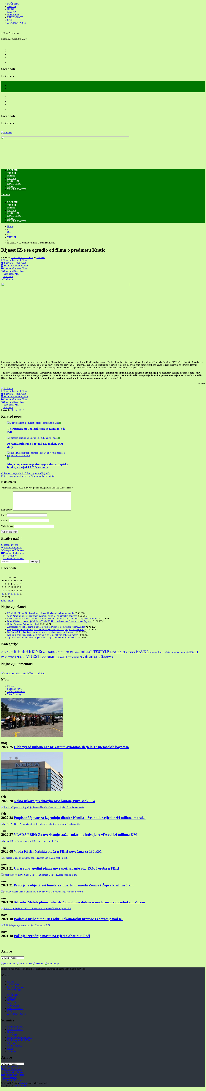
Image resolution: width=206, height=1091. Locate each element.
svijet (4, 656)
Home (10, 226)
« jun (3, 600)
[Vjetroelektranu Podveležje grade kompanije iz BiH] (33, 422)
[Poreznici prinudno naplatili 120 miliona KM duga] (32, 438)
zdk (96, 656)
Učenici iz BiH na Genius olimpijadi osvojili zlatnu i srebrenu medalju (40, 613)
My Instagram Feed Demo (19, 1037)
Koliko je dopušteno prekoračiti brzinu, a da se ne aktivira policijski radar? (42, 635)
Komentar (7, 509)
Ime (4, 515)
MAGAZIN (13, 14)
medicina (130, 651)
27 (18, 594)
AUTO (10, 652)
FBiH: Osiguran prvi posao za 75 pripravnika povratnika (28, 476)
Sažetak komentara (16, 691)
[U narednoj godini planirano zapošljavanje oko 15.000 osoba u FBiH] (35, 858)
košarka (77, 652)
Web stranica (7, 526)
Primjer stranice (14, 1045)
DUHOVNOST (15, 17)
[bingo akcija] (52, 963)
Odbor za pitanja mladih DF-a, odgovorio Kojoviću (25, 473)
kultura (85, 652)
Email (5, 520)
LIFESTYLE (99, 651)
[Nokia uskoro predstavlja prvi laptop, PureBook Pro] (32, 790)
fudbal (69, 651)
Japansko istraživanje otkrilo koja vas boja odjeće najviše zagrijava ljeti (40, 637)
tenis (23, 657)
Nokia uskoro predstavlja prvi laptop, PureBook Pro (54, 801)
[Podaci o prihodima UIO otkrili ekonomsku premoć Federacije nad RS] (36, 908)
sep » (10, 600)
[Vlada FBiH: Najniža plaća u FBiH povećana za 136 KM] (30, 841)
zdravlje (108, 656)
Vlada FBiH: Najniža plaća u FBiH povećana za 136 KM (58, 851)
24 (9, 594)
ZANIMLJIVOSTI (16, 22)
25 (12, 594)
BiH (9, 232)
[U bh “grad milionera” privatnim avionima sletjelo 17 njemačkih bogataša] (32, 736)
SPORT (11, 20)
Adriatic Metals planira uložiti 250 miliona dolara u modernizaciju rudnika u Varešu (79, 902)
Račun (10, 1048)
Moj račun (12, 1035)
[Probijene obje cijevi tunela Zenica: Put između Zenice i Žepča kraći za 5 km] (39, 874)
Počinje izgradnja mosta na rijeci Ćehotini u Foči (52, 936)
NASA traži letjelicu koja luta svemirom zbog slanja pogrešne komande (41, 632)
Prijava (10, 686)
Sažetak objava (14, 688)
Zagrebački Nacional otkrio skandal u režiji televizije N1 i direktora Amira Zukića (46, 626)
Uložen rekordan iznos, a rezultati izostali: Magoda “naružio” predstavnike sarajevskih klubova (52, 618)
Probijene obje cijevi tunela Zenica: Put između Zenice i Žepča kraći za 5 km (73, 885)
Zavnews (5, 194)
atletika (3, 652)
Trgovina (11, 1051)
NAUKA (11, 12)
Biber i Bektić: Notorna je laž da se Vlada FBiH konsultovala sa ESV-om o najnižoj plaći (49, 621)
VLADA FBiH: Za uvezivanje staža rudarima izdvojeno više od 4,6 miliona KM (75, 835)
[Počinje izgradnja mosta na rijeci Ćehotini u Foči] (25, 925)
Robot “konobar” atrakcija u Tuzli (23, 624)
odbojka (167, 652)
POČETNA (13, 3)
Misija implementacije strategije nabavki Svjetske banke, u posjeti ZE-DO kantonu (37, 466)
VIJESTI (11, 6)
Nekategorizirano (156, 652)
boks (44, 652)
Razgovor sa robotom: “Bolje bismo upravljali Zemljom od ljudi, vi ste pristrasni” (45, 629)
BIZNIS (11, 9)
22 (3, 594)
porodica (175, 652)
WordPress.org (14, 694)
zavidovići (73, 656)
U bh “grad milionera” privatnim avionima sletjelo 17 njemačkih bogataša (42, 616)
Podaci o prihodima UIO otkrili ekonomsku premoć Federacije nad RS (68, 919)
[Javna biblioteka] (36, 673)
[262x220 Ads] (9, 963)
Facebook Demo (15, 1026)
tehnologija (14, 656)
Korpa (10, 1032)
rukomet (184, 652)
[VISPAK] (39, 963)
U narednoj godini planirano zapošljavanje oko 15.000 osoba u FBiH (66, 868)
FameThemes (20, 1085)
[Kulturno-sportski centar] (14, 673)
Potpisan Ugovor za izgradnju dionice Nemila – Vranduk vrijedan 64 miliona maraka (80, 818)
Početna (11, 1043)
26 (15, 594)
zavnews (40, 257)
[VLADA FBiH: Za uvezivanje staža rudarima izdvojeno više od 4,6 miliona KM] (40, 824)
